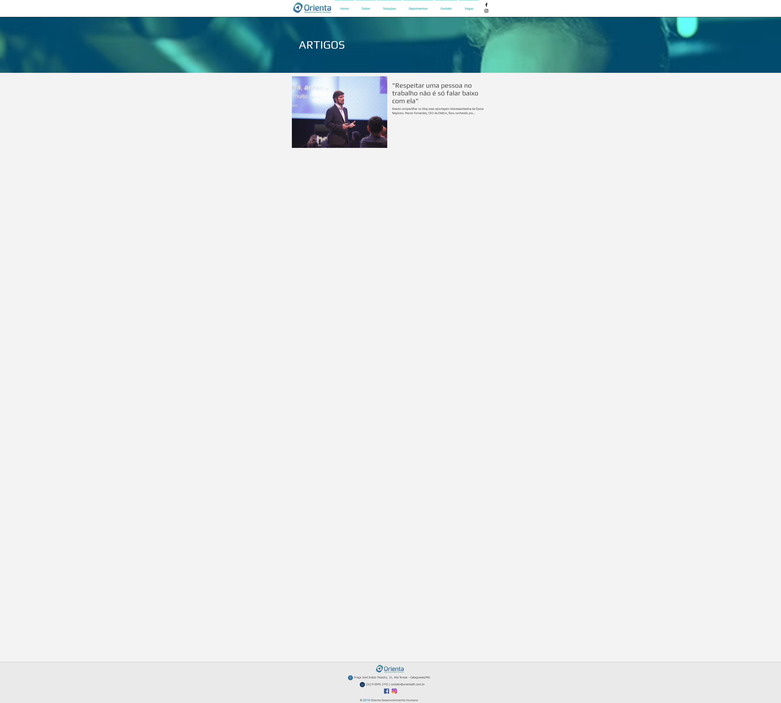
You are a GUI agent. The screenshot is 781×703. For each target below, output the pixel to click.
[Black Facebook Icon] (486, 4)
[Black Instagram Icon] (486, 10)
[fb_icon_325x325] (386, 691)
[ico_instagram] (394, 691)
